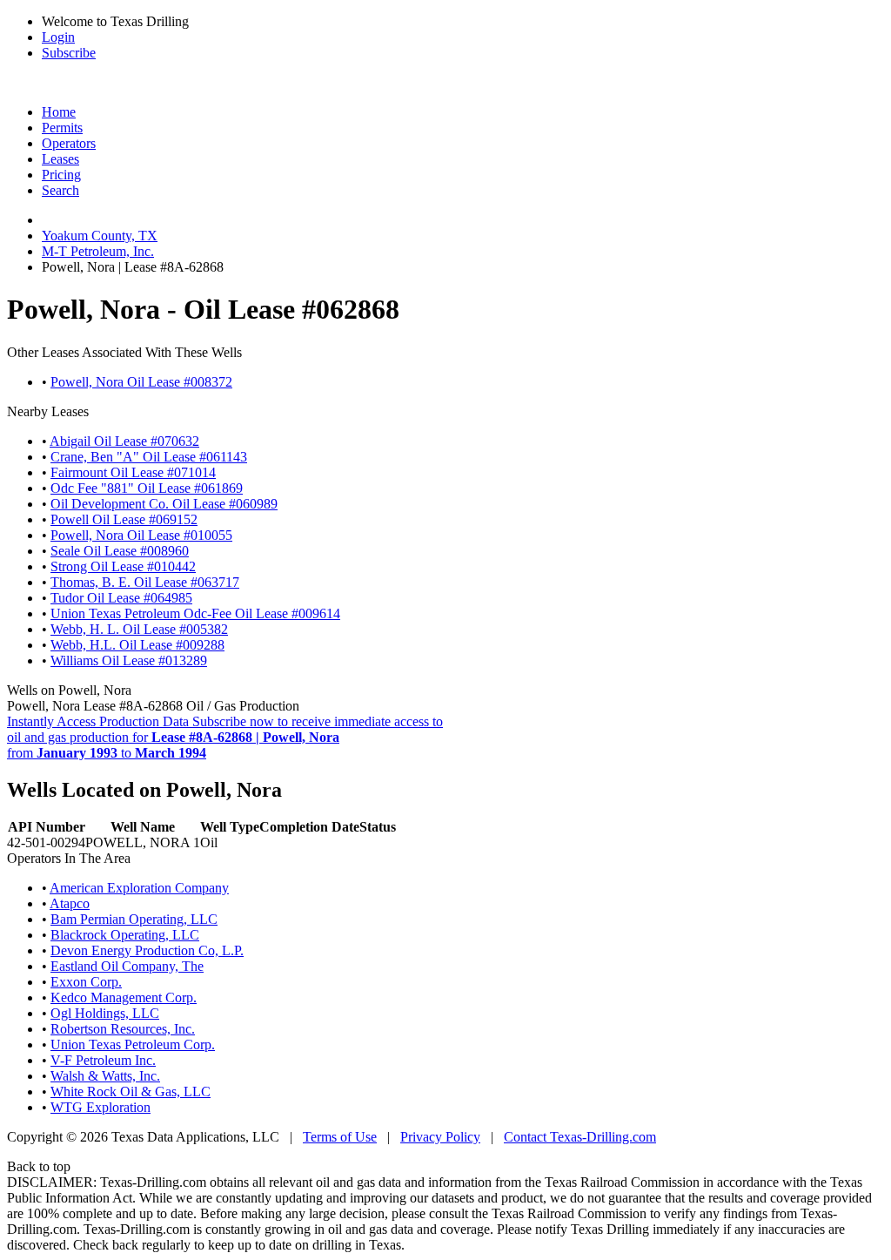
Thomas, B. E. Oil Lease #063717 (144, 582)
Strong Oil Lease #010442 (123, 566)
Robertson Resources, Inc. (122, 1028)
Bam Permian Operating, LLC (134, 919)
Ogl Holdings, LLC (104, 1013)
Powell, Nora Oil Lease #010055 (141, 535)
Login (58, 37)
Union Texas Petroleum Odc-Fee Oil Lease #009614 (195, 613)
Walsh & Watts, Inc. (105, 1075)
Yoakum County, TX (99, 235)
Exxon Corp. (86, 981)
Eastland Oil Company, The (127, 966)
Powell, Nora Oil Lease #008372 (141, 381)
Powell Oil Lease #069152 (124, 519)
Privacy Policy (440, 1136)
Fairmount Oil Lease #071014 (133, 472)
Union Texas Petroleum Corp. (132, 1044)
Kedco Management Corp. (123, 997)
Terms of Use (340, 1136)
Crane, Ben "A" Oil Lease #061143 (148, 456)
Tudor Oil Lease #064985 (121, 597)
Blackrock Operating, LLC (124, 934)
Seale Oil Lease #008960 (119, 550)
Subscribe (69, 52)
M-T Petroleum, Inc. (98, 251)
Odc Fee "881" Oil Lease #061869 (146, 488)
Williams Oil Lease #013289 (128, 660)
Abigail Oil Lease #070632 (124, 441)
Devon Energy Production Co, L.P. (147, 950)
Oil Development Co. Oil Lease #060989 (164, 503)
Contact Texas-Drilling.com (580, 1136)
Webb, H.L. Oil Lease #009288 (137, 644)
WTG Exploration (100, 1107)
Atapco (70, 903)
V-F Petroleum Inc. (103, 1060)
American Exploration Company (139, 887)
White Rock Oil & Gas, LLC (130, 1091)
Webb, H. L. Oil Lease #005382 (139, 629)
